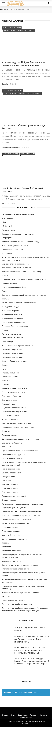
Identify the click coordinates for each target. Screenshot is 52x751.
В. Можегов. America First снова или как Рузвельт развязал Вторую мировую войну (31, 639)
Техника (5, 543)
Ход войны (6, 447)
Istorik (4, 204)
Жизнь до (6, 431)
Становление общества (12, 443)
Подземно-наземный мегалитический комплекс (21, 512)
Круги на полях (8, 218)
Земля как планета (10, 419)
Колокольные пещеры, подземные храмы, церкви (22, 504)
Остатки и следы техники (12, 353)
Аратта (5, 275)
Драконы (5, 384)
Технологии (6, 547)
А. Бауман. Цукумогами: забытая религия (30, 629)
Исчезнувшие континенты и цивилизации (19, 303)
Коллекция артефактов (11, 334)
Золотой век (7, 253)
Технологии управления (12, 551)
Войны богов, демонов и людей (15, 246)
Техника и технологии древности (15, 523)
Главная (5, 715)
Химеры (5, 330)
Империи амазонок (9, 283)
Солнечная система (10, 377)
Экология (6, 596)
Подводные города (10, 488)
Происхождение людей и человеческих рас (20, 451)
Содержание (22, 715)
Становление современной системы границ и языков (24, 295)
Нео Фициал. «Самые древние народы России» (23, 126)
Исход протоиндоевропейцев (14, 287)
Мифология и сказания (11, 561)
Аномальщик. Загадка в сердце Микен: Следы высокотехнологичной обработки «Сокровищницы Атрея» (31, 661)
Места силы (7, 481)
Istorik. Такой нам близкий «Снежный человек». (22, 189)
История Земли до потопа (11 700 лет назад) (20, 242)
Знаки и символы (9, 500)
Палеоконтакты (8, 230)
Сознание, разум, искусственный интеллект (20, 565)
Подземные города (10, 492)
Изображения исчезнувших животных (17, 345)
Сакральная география (11, 473)
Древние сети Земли (10, 416)
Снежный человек (9, 400)
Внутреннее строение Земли (14, 408)
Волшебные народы (11, 154)
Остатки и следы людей (12, 349)
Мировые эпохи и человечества (15, 264)
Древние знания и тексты (12, 338)
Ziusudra (5, 84)
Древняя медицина (10, 527)
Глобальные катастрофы (12, 249)
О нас (13, 715)
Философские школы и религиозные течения (20, 593)
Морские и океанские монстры (14, 388)
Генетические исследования (13, 454)
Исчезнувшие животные (12, 314)
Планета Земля (8, 404)
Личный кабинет (26, 717)
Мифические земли (10, 484)
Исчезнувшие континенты (12, 318)
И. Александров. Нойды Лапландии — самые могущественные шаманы (23, 63)
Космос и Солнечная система (14, 361)
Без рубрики (7, 238)
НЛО (4, 222)
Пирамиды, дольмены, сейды (14, 508)
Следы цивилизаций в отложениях (16, 519)
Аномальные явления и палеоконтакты (18, 214)
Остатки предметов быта (12, 357)
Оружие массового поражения (14, 539)
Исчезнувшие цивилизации (13, 322)
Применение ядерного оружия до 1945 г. (18, 427)
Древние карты (8, 342)
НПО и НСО (7, 226)
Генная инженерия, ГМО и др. (14, 600)
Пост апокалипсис (9, 435)
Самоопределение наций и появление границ (22, 93)
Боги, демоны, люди (10, 307)
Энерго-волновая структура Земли (16, 423)
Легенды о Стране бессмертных (15, 326)
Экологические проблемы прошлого (17, 604)
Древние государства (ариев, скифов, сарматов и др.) (24, 279)
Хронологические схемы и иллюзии (16, 268)
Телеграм (33, 715)
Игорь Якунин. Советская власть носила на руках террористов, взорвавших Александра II (29, 650)
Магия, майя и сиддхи (12, 28)
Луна (4, 369)
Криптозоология (28, 154)
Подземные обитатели (11, 396)
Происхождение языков (12, 91)
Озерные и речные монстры (13, 392)
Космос (5, 365)
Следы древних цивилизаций (14, 496)
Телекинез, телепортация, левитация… (19, 30)
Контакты (43, 715)
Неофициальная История (11, 147)
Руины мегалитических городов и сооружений (21, 516)
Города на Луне (8, 477)
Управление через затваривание (15, 569)
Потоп (4, 291)
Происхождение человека (12, 458)
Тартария (5, 299)
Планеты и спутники (10, 373)
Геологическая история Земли (14, 412)
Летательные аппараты (11, 531)
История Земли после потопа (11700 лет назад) (21, 272)
